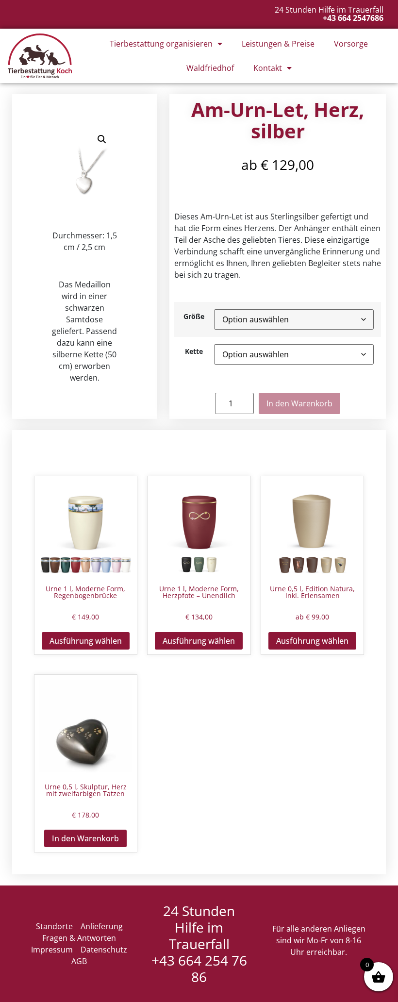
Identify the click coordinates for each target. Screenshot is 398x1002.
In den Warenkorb (299, 403)
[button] (102, 139)
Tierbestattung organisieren (161, 43)
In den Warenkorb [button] (85, 838)
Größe (193, 316)
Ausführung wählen (86, 640)
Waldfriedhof (210, 68)
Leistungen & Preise (278, 43)
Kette (194, 351)
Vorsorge (351, 43)
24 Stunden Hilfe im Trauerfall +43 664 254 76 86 (199, 944)
